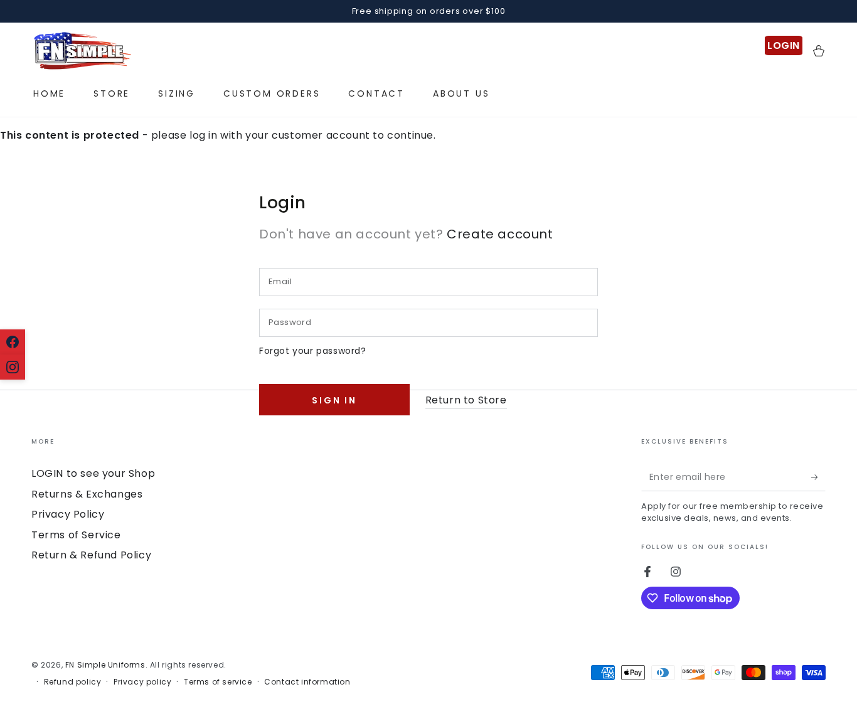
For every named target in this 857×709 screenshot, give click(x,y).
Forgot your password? (312, 350)
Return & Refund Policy (91, 555)
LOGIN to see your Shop (93, 473)
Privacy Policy (67, 514)
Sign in (334, 400)
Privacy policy (142, 682)
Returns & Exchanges (86, 494)
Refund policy (73, 682)
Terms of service (218, 682)
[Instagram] (12, 367)
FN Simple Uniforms (105, 664)
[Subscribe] (818, 477)
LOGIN (783, 45)
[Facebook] (12, 341)
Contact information (307, 682)
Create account (500, 234)
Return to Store (466, 400)
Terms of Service (76, 535)
